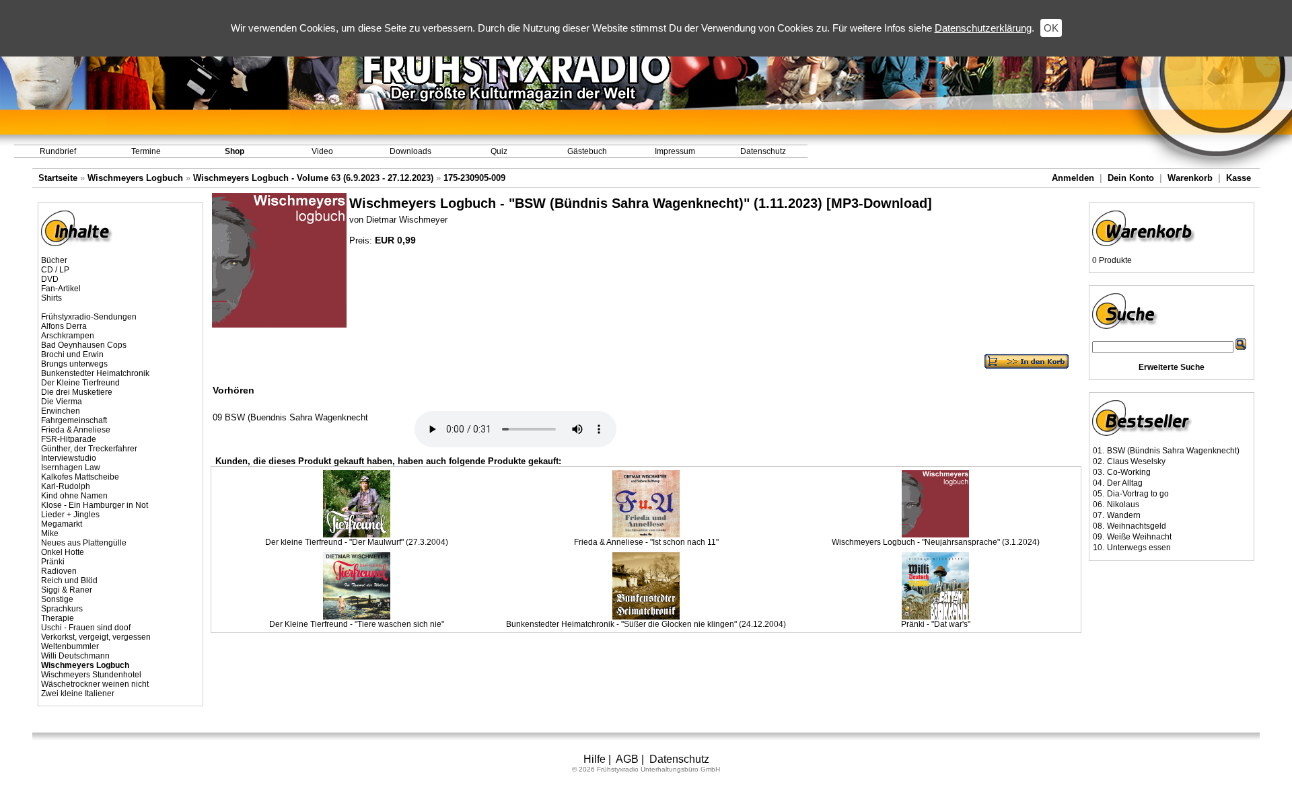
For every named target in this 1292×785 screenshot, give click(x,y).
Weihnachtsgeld (1136, 526)
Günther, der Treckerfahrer (89, 448)
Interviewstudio (68, 458)
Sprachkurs (62, 608)
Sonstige (57, 599)
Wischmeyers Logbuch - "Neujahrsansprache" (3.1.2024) (936, 542)
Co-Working (1129, 472)
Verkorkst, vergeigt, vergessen (96, 637)
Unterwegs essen (1139, 547)
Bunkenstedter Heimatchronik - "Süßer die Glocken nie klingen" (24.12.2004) (646, 624)
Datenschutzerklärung (983, 28)
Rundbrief (58, 151)
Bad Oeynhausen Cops (84, 345)
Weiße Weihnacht (1139, 536)
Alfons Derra (64, 326)
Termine (146, 151)
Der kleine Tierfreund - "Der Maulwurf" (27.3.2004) (356, 542)
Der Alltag (1125, 483)
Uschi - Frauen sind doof (86, 627)
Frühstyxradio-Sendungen (89, 317)
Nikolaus (1123, 504)
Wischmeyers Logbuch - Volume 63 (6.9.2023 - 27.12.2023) (313, 178)
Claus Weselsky (1136, 461)
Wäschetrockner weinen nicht (95, 684)
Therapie (57, 618)
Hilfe (594, 759)
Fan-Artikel (61, 288)
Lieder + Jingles (70, 514)
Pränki (53, 561)
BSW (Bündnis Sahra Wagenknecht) (1173, 450)
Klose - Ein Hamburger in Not (94, 505)
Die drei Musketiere (76, 392)
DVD (50, 279)
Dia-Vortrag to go (1138, 493)
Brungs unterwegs (74, 364)
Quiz (499, 151)
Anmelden (1073, 178)
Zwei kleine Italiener (77, 693)
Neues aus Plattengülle (84, 543)
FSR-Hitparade (68, 439)
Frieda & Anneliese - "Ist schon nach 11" (646, 542)
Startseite (57, 178)
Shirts (51, 298)
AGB (627, 759)
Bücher (54, 260)
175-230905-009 (474, 178)
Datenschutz (763, 151)
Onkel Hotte (62, 552)
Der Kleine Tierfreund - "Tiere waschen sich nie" (356, 624)
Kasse (1238, 178)
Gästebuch (587, 151)
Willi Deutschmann (75, 656)
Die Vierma (61, 401)
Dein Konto (1131, 178)
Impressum (675, 151)
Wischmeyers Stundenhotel (91, 674)
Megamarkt (61, 524)
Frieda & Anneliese (75, 430)
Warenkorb (1190, 178)
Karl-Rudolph (65, 486)
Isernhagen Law (70, 467)
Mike (50, 533)
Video (322, 151)
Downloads (410, 151)
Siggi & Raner (66, 590)
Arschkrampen (67, 335)
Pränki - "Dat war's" (935, 624)
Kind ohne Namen (74, 495)
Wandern (1124, 515)
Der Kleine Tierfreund (80, 382)
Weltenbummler (70, 646)
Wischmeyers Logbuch (135, 178)
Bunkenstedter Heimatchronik (95, 373)
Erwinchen (60, 411)
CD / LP (55, 269)
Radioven (59, 571)
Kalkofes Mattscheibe (80, 477)
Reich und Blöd (69, 580)
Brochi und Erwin (72, 354)
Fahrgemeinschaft (74, 420)
